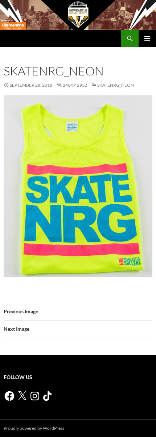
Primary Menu (147, 38)
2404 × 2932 (75, 85)
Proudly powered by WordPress (34, 428)
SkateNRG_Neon (115, 85)
